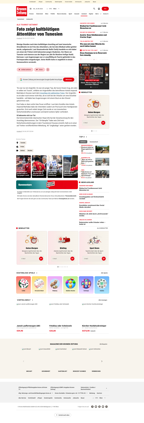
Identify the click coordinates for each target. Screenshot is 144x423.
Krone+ (31, 14)
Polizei (22, 146)
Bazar (94, 1)
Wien (46, 14)
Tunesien (22, 142)
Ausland (84, 14)
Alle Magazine (103, 344)
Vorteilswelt (32, 1)
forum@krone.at (64, 198)
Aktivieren (68, 79)
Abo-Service (22, 398)
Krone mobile (68, 1)
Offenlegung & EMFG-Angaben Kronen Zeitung (62, 388)
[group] (23, 166)
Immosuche (78, 1)
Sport (70, 14)
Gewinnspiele (58, 1)
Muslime (30, 150)
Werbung (92, 393)
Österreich (39, 14)
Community (49, 1)
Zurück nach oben (62, 415)
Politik (53, 14)
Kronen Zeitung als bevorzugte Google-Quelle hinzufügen (47, 79)
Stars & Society (61, 14)
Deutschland (20, 19)
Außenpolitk (29, 19)
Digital (91, 14)
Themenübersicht (70, 196)
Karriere (99, 393)
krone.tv (105, 14)
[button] (100, 14)
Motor (97, 14)
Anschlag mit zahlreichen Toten (52, 93)
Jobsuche (87, 1)
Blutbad (22, 150)
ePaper (40, 1)
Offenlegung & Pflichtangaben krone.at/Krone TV (33, 388)
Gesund (76, 14)
